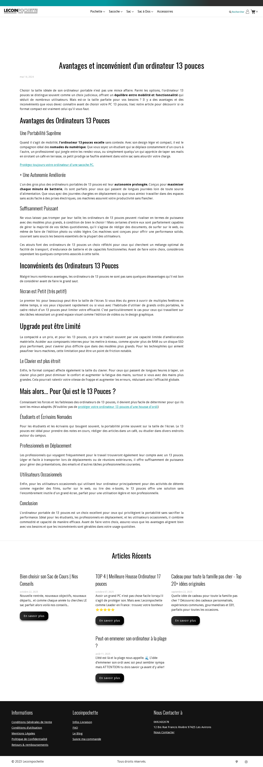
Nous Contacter (164, 732)
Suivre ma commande (87, 739)
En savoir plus (34, 616)
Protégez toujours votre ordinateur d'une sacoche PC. (57, 165)
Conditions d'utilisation (27, 727)
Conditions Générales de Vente (32, 722)
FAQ (75, 727)
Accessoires (165, 11)
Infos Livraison (82, 722)
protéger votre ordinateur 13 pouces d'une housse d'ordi (118, 407)
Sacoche (115, 11)
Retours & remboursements (30, 745)
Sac (129, 11)
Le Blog (78, 733)
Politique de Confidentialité (29, 739)
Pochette (96, 11)
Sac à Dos (144, 11)
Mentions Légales (23, 733)
